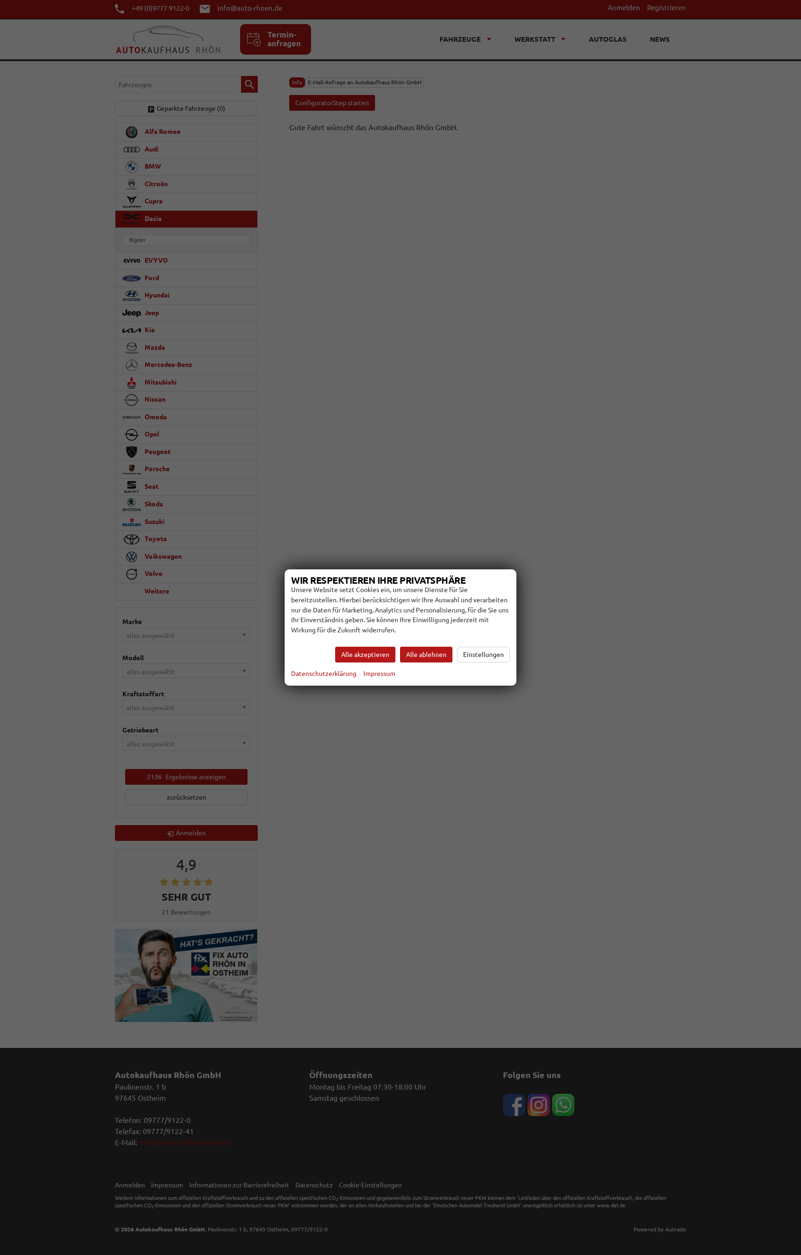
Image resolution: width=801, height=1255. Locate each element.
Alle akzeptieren (365, 654)
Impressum (379, 673)
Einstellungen (483, 654)
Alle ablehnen (426, 654)
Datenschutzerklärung (323, 673)
